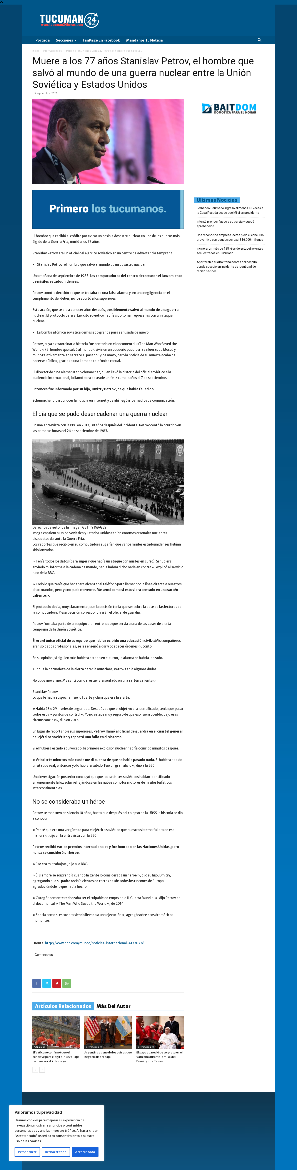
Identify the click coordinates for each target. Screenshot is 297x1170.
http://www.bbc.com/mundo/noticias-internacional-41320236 (94, 943)
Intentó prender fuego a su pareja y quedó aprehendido (225, 224)
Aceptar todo (85, 1152)
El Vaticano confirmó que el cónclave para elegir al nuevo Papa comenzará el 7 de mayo (56, 1057)
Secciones (64, 40)
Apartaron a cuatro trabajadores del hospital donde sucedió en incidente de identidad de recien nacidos (227, 266)
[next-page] (42, 1070)
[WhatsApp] (66, 983)
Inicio (35, 51)
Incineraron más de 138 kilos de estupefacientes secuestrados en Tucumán (230, 251)
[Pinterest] (56, 983)
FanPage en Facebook (101, 40)
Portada (42, 40)
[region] (56, 1133)
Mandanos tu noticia (144, 40)
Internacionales (52, 51)
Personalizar (27, 1152)
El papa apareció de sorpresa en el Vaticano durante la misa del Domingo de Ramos (159, 1057)
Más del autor (114, 1006)
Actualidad (39, 1047)
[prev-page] (35, 1070)
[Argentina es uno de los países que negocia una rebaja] (108, 1032)
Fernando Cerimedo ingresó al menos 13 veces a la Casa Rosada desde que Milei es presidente (230, 210)
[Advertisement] (245, 157)
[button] (259, 40)
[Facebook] (36, 983)
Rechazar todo (56, 1152)
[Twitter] (46, 983)
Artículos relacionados (63, 1006)
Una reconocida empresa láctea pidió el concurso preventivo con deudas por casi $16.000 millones (230, 237)
